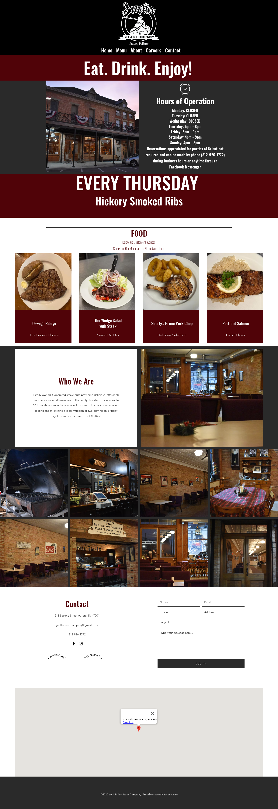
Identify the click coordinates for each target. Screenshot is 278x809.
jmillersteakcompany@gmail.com (77, 625)
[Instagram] (80, 643)
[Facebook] (73, 643)
